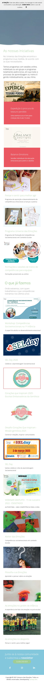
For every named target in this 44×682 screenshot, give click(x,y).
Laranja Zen (33, 679)
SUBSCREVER (22, 661)
